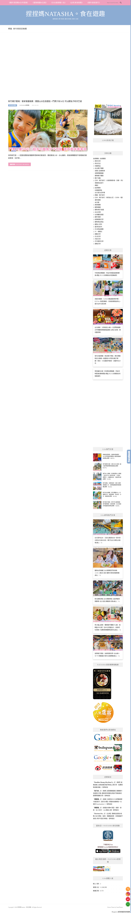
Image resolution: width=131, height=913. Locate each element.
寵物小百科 (98, 224)
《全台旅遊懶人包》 (58, 2)
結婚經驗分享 (99, 219)
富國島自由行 (99, 183)
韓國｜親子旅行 (100, 195)
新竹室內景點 (12, 105)
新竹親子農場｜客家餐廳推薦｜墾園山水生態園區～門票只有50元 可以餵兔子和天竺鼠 (45, 101)
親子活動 (98, 178)
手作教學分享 (99, 241)
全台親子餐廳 (99, 168)
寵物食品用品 (99, 222)
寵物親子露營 (99, 175)
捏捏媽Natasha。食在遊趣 (65, 14)
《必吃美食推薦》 (76, 2)
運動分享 (98, 234)
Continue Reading (22, 164)
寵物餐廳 (98, 207)
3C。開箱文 (98, 231)
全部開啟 (96, 158)
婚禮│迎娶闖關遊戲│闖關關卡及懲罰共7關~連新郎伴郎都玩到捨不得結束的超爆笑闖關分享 (107, 793)
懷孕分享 (98, 161)
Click (129, 457)
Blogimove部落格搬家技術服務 (121, 912)
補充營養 (98, 200)
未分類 (97, 202)
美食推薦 (98, 205)
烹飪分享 (98, 239)
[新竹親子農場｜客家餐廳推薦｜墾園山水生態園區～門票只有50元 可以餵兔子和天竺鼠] (48, 130)
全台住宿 (98, 212)
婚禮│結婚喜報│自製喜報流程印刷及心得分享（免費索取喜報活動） (108, 785)
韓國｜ (97, 185)
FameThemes (119, 907)
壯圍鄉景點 (98, 190)
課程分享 (98, 243)
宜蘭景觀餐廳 (99, 173)
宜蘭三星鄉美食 (100, 171)
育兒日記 (98, 163)
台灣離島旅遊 (99, 214)
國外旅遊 (98, 217)
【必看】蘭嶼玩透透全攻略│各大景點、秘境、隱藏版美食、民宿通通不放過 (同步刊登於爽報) (108, 816)
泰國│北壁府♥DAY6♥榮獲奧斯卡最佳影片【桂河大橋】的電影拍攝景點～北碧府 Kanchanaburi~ (107, 801)
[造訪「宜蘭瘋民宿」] (101, 869)
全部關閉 (103, 158)
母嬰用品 (98, 166)
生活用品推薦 (99, 229)
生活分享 (98, 236)
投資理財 (98, 188)
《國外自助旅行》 (94, 2)
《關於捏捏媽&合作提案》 (18, 2)
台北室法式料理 (100, 192)
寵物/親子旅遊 (99, 209)
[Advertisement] (48, 68)
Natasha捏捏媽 (24, 105)
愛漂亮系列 (98, 227)
